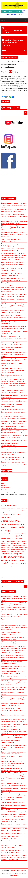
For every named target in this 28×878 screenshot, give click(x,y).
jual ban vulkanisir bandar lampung (10, 547)
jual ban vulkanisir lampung (9, 549)
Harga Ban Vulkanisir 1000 (14, 518)
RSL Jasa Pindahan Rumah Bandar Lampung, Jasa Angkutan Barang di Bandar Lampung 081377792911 (13, 370)
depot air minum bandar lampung (16, 510)
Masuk (2, 483)
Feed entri (4, 485)
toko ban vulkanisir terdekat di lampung (15, 569)
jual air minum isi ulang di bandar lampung (12, 543)
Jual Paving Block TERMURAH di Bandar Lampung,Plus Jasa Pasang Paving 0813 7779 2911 (14, 216)
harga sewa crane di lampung (15, 524)
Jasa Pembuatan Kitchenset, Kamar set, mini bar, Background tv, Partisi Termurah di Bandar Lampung (14, 234)
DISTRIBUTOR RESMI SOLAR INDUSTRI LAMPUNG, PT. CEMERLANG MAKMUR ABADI (13, 354)
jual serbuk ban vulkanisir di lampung (17, 551)
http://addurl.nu (5, 475)
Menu (4, 20)
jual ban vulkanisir (11, 545)
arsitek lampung (8, 505)
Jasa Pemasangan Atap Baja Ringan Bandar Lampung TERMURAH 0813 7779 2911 (12, 228)
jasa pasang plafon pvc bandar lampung (13, 527)
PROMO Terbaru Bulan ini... (9, 57)
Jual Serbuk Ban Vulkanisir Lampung (12, 409)
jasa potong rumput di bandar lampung (17, 533)
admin (2, 73)
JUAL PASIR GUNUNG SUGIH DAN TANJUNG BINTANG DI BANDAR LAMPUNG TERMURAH (13, 338)
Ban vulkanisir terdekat (20, 505)
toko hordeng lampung (20, 571)
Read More (4, 101)
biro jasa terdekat (20, 508)
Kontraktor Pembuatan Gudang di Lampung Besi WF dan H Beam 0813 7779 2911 (13, 317)
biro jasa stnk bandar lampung (11, 508)
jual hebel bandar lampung (19, 549)
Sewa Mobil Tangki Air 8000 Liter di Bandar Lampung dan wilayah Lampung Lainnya (12, 264)
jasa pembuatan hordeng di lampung (16, 530)
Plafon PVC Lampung (14, 563)
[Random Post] (25, 20)
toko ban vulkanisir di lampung (17, 567)
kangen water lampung (11, 553)
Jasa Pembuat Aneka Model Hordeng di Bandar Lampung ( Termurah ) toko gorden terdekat (13, 306)
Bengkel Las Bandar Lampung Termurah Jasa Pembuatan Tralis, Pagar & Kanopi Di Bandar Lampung (13, 289)
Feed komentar (5, 487)
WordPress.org (5, 489)
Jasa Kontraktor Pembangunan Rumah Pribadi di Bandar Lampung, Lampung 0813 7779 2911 (13, 205)
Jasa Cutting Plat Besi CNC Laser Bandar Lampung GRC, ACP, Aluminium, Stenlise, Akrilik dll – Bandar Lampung (13, 464)
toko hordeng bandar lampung (9, 571)
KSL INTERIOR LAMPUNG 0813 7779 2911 (14, 440)
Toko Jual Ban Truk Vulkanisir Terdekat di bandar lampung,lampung (12, 64)
